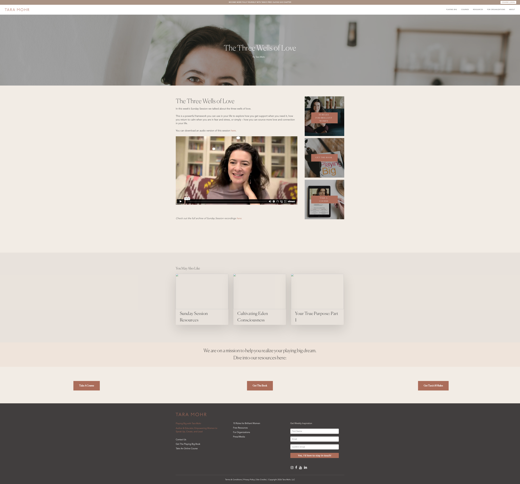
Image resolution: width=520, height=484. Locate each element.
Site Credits (261, 480)
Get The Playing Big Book (188, 444)
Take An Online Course (187, 449)
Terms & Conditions (233, 480)
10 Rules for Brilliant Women (246, 423)
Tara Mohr (260, 57)
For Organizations (241, 432)
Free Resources (240, 428)
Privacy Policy (249, 480)
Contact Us (181, 440)
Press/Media (239, 437)
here (233, 131)
